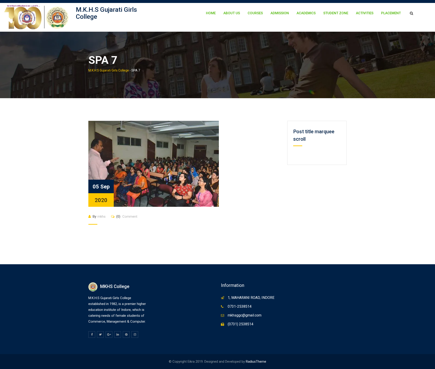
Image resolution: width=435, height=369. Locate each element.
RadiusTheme (256, 361)
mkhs (101, 216)
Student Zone (335, 13)
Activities (364, 13)
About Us (231, 13)
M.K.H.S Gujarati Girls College (106, 13)
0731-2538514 (239, 306)
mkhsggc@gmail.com (244, 315)
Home (211, 13)
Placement (391, 13)
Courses (255, 13)
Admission (280, 13)
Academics (306, 13)
